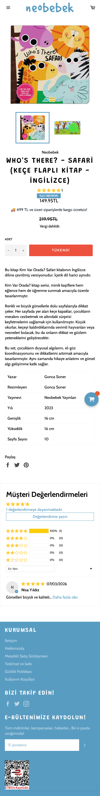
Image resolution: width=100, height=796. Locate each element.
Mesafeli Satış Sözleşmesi (26, 656)
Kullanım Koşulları (20, 679)
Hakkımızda (14, 648)
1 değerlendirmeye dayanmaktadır (34, 509)
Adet (8, 239)
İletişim (11, 640)
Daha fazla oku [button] (65, 597)
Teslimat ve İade (18, 664)
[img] (33, 584)
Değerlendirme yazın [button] (50, 516)
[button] (49, 190)
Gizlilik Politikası (18, 671)
